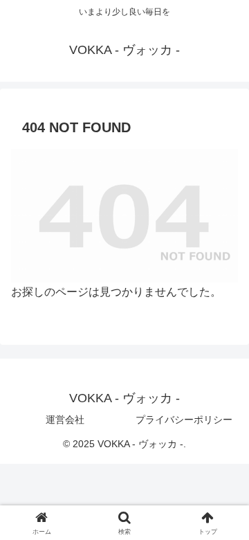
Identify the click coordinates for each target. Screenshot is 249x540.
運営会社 (65, 419)
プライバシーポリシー (184, 419)
